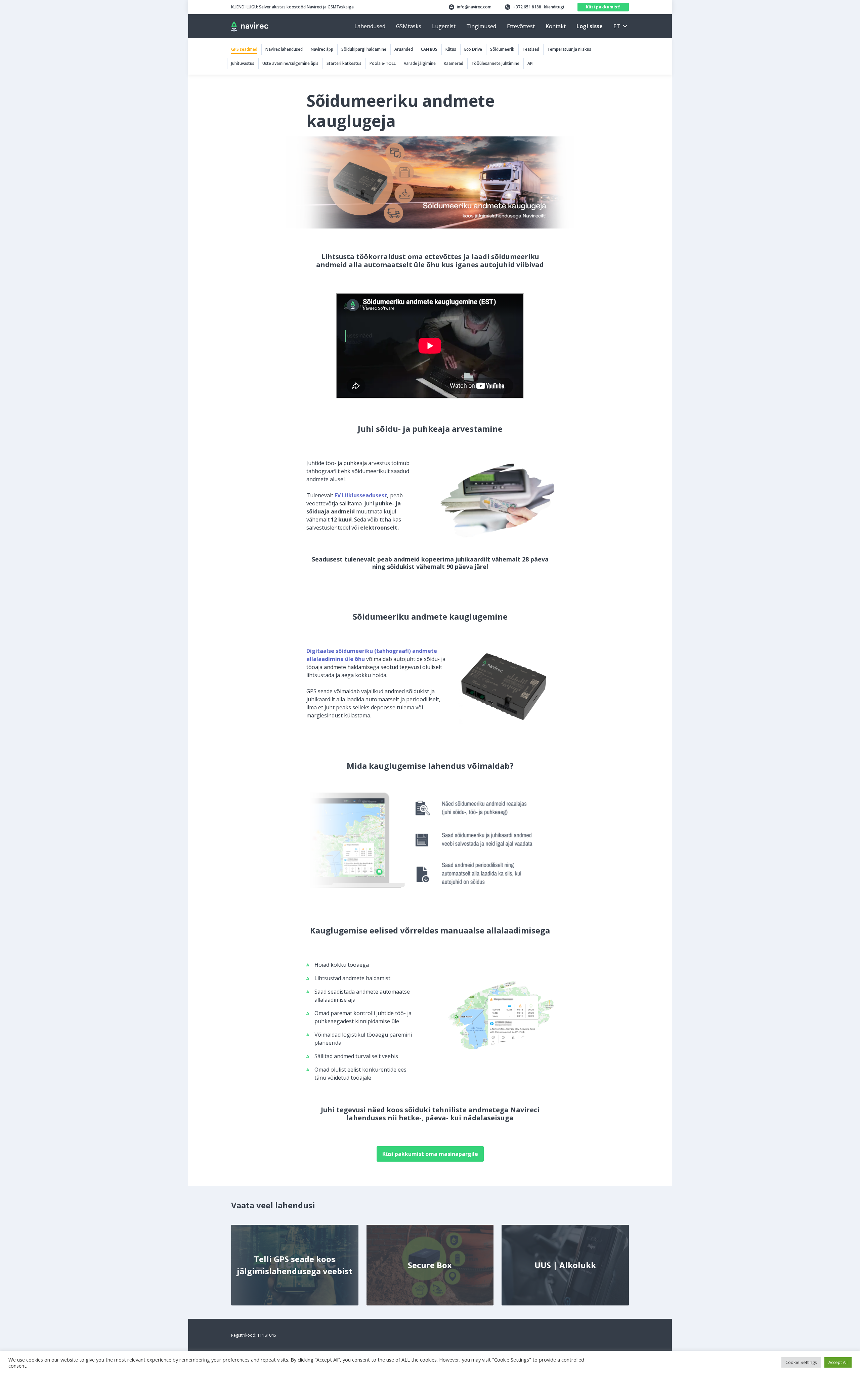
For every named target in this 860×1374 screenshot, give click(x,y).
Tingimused (481, 26)
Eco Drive (473, 49)
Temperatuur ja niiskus (569, 49)
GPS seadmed (244, 49)
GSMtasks (408, 26)
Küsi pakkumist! (603, 7)
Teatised (530, 49)
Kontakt (556, 26)
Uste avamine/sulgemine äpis (290, 63)
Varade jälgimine (420, 63)
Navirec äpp (322, 49)
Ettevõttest (521, 26)
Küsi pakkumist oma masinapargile (430, 1154)
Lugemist (444, 26)
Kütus (450, 49)
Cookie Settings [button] (801, 1362)
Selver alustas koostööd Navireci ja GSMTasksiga (292, 7)
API (530, 63)
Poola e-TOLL (383, 63)
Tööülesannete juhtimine (495, 63)
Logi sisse (589, 26)
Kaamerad (453, 63)
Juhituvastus (242, 63)
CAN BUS (429, 49)
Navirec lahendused (284, 49)
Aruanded (403, 49)
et (616, 26)
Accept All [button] (838, 1362)
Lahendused (369, 26)
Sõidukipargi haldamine (363, 49)
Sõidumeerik (502, 49)
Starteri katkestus (344, 63)
